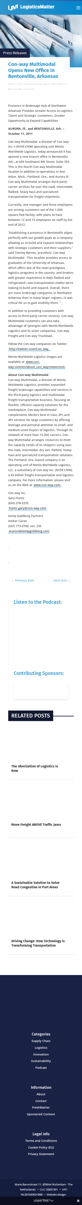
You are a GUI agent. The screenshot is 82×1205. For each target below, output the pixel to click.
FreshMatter (41, 1107)
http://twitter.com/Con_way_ (29, 349)
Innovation (41, 1054)
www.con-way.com (47, 485)
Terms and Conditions (41, 1141)
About (41, 1094)
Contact (41, 1101)
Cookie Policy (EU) (41, 1147)
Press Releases (15, 53)
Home (11, 84)
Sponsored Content (41, 1114)
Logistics (41, 1048)
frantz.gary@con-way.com (27, 508)
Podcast (41, 1068)
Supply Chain (41, 1041)
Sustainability (41, 1061)
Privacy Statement (41, 1154)
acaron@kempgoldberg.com (29, 531)
